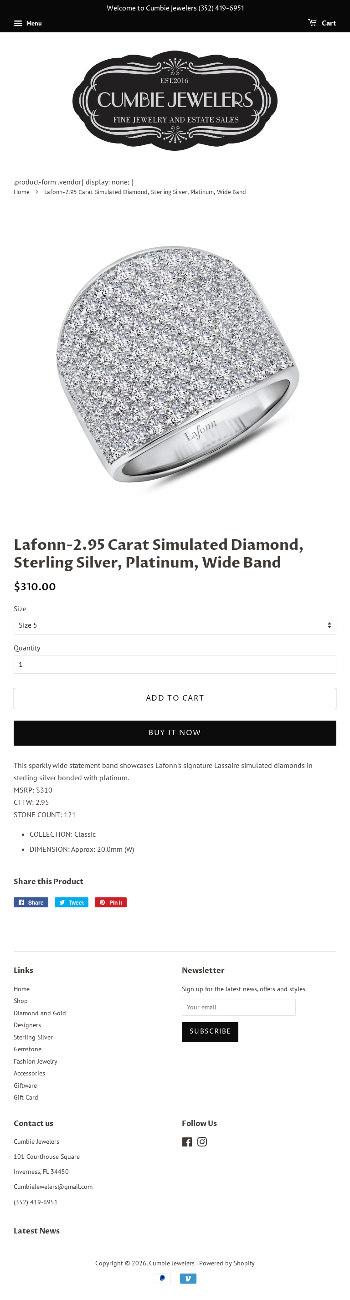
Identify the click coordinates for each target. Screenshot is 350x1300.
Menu (33, 23)
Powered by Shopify (227, 1263)
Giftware (25, 1085)
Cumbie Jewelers (172, 1263)
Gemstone (27, 1049)
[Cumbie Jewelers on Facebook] (187, 1144)
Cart (328, 23)
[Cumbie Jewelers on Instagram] (202, 1144)
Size (20, 608)
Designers (27, 1025)
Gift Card (26, 1097)
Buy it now (175, 733)
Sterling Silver (33, 1037)
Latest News (37, 1231)
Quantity (27, 647)
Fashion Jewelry (35, 1061)
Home (22, 192)
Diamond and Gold (40, 1013)
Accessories (29, 1073)
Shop (21, 1001)
